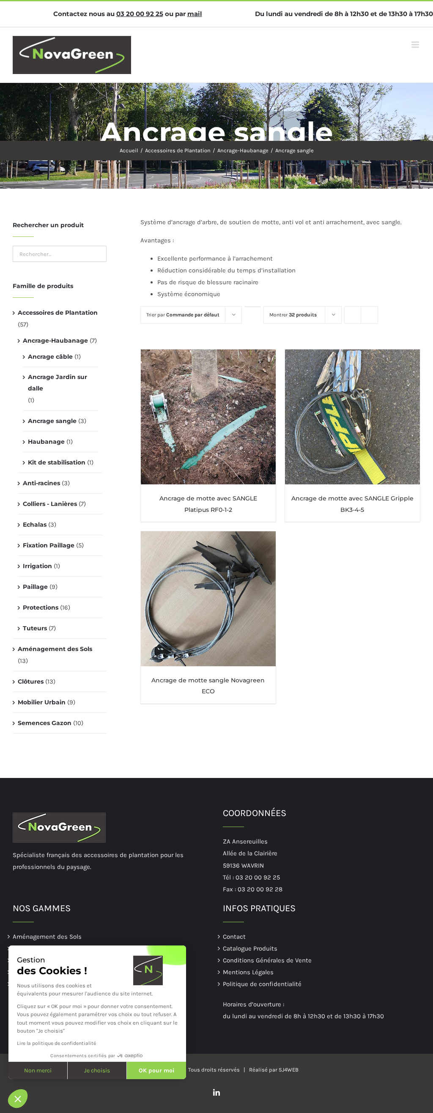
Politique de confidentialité (262, 984)
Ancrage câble (50, 356)
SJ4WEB (289, 1069)
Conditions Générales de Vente (267, 960)
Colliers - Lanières (50, 504)
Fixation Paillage (48, 545)
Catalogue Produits (250, 948)
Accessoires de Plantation (58, 312)
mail (194, 14)
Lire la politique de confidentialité (56, 1043)
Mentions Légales (248, 972)
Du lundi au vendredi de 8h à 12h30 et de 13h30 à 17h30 (344, 14)
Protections (40, 607)
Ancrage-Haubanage (55, 340)
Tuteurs (35, 628)
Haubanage (46, 441)
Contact (234, 936)
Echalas (35, 524)
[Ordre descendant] (252, 306)
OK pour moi (157, 1070)
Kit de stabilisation (56, 462)
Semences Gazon (44, 723)
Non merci (38, 1070)
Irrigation (37, 566)
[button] (18, 1098)
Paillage (35, 587)
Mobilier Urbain (42, 702)
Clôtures (31, 681)
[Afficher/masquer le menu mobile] (415, 44)
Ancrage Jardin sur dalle (57, 382)
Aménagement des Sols (55, 649)
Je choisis (97, 1070)
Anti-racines (41, 483)
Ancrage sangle (52, 421)
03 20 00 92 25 (139, 14)
